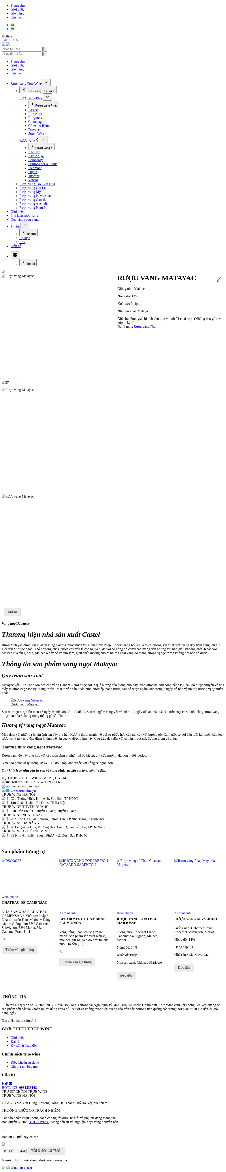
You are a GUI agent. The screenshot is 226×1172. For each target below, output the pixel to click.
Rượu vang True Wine (26, 83)
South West (36, 133)
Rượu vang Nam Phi (33, 207)
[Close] (3, 1130)
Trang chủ (18, 5)
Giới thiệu (17, 9)
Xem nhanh (10, 897)
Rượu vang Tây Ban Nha (37, 184)
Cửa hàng (17, 17)
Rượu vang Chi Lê (32, 188)
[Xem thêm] (15, 255)
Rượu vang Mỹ (30, 192)
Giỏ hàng (17, 13)
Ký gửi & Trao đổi (24, 1045)
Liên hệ (16, 246)
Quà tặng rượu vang (25, 219)
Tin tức (16, 226)
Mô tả (12, 612)
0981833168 (10, 40)
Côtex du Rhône (39, 126)
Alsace (33, 110)
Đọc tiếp (126, 975)
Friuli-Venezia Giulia (42, 164)
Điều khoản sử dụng (25, 1062)
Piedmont (34, 168)
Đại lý (15, 1041)
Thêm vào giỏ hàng (19, 950)
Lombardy (35, 160)
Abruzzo (34, 152)
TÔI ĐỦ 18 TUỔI (14, 1151)
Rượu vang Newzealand (36, 196)
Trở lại (30, 263)
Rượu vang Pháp (31, 98)
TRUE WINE (39, 1122)
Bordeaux (35, 114)
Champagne (36, 122)
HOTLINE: (19, 1087)
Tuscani (33, 176)
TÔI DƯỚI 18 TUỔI (46, 1151)
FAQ (22, 242)
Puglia (32, 172)
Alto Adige (36, 156)
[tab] (12, 612)
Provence (34, 129)
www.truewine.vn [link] (23, 790)
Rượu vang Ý (29, 140)
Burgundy (35, 118)
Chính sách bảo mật (24, 1066)
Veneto (33, 180)
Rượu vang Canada (33, 200)
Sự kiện (24, 238)
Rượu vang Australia (33, 204)
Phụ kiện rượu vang (24, 215)
